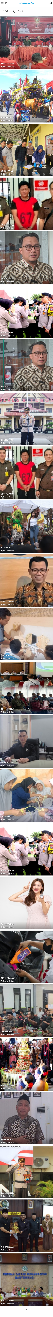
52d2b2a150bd (7, 655)
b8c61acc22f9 (7, 386)
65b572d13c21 (7, 870)
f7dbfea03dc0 (7, 171)
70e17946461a (7, 225)
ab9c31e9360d (7, 494)
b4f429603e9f (7, 1139)
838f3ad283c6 (7, 332)
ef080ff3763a (6, 279)
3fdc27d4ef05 (7, 440)
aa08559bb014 (7, 601)
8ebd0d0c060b (7, 1247)
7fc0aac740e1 (7, 1032)
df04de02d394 (7, 763)
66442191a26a (7, 63)
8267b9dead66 (7, 978)
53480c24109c (7, 1085)
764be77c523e (7, 924)
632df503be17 (7, 548)
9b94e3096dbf (7, 709)
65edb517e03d (7, 117)
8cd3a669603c (7, 1193)
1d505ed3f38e (7, 816)
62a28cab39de (7, 1301)
